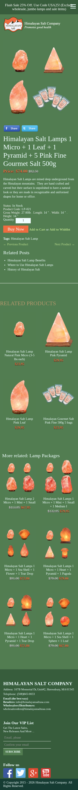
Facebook (8, 773)
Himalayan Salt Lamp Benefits (26, 260)
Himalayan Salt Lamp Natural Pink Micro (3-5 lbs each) (19, 355)
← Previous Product (15, 244)
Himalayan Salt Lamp (24, 238)
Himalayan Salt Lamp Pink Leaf (19, 420)
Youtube (46, 773)
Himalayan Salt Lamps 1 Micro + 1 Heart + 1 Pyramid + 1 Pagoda (58, 569)
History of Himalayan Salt (24, 269)
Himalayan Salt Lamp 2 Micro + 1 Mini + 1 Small (19, 500)
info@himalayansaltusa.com (32, 702)
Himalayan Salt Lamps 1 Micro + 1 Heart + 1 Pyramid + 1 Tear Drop (19, 637)
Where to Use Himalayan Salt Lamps (30, 265)
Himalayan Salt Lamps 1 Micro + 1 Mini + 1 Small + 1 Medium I (58, 502)
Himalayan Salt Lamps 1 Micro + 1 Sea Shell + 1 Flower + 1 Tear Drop (19, 569)
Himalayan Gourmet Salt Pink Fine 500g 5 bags (58, 420)
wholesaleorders (12, 709)
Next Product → (65, 244)
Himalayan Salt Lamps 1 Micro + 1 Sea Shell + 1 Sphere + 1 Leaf (58, 637)
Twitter (21, 773)
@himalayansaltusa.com (36, 709)
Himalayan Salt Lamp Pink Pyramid (58, 353)
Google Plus (33, 773)
